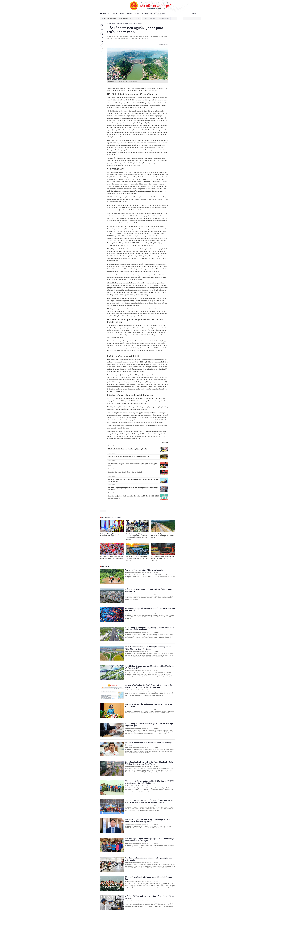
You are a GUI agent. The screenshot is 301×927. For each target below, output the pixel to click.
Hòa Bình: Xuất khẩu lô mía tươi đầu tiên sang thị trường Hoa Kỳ (127, 449)
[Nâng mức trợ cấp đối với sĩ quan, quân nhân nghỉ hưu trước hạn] (112, 883)
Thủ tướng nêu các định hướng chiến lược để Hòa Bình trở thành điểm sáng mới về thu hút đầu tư (133, 480)
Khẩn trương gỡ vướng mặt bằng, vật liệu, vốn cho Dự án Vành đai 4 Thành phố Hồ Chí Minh (149, 629)
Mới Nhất (194, 13)
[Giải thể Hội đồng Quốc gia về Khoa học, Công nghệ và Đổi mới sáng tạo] (112, 902)
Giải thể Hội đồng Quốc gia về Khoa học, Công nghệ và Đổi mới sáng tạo (149, 897)
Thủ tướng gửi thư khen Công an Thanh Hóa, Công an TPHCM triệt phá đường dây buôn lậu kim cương (149, 782)
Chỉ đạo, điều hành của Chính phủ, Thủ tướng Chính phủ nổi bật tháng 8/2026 (111, 557)
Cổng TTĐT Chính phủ (150, 18)
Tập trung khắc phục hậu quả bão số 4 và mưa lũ (144, 570)
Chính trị (114, 13)
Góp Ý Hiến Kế (162, 13)
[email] (172, 18)
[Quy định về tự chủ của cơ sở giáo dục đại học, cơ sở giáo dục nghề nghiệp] (112, 864)
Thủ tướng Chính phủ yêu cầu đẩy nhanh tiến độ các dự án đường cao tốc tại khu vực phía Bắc (163, 535)
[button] (137, 18)
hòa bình (103, 511)
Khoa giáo (145, 13)
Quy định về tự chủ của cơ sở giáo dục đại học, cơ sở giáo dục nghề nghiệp (148, 859)
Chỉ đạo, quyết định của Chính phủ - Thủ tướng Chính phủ (124, 23)
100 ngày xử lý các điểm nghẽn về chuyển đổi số (116, 18)
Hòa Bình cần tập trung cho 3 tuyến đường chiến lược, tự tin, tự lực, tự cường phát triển (132, 465)
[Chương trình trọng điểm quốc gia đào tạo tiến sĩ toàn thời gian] (112, 526)
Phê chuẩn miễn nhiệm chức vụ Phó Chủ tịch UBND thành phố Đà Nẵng (149, 744)
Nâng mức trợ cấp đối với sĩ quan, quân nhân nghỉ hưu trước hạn (148, 878)
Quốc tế (152, 13)
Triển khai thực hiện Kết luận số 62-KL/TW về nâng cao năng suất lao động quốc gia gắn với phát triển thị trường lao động (137, 536)
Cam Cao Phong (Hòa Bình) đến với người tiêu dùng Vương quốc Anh (128, 456)
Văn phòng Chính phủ (164, 18)
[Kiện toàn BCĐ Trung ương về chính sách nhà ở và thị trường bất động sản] (112, 595)
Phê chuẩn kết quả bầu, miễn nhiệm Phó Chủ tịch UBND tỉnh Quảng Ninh (148, 705)
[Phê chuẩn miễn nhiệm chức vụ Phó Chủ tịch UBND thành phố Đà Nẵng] (112, 749)
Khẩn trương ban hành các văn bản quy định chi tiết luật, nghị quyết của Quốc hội (149, 725)
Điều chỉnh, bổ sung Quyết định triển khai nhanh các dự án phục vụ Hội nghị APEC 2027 (137, 558)
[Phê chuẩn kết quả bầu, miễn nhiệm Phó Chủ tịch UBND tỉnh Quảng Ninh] (112, 710)
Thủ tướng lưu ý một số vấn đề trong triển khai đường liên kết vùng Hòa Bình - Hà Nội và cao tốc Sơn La (133, 497)
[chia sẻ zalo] (102, 29)
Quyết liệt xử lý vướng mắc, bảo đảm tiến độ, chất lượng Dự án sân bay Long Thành (149, 667)
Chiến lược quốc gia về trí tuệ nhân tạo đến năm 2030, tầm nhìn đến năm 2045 (150, 610)
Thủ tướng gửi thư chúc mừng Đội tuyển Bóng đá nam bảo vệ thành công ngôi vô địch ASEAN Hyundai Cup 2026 (149, 801)
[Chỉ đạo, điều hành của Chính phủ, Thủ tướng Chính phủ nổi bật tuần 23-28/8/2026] (163, 549)
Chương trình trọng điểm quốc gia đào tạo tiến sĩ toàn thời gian (111, 534)
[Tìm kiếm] (200, 14)
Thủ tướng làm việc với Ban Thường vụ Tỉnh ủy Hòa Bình (125, 472)
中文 (164, 8)
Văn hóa (129, 13)
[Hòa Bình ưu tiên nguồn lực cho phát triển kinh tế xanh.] (137, 64)
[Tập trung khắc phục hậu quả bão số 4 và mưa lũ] (112, 576)
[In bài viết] (102, 42)
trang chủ (106, 13)
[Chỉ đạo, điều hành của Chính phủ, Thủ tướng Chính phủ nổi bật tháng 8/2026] (112, 549)
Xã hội (137, 13)
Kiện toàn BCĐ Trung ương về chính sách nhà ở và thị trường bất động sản (148, 590)
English (159, 8)
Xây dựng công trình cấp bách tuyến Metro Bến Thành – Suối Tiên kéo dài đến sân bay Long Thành (149, 763)
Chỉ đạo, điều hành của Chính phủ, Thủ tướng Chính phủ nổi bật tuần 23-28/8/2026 (162, 558)
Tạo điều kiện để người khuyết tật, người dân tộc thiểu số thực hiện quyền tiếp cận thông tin (149, 840)
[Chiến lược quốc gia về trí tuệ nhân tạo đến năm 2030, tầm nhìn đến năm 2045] (112, 614)
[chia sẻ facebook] (102, 25)
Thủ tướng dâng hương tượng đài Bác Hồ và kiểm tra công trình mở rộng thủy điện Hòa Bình (133, 489)
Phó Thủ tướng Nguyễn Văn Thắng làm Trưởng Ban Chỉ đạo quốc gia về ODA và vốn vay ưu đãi (148, 821)
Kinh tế (122, 13)
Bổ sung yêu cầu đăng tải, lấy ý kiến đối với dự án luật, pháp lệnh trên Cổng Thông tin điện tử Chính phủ (148, 686)
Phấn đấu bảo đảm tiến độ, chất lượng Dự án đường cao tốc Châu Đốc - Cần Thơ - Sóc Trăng (148, 648)
